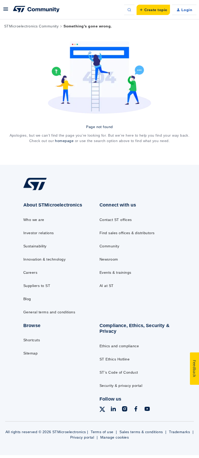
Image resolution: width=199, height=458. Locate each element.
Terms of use (102, 432)
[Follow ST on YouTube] (147, 409)
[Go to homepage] (38, 190)
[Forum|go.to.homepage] (36, 9)
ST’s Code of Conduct (119, 372)
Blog (27, 299)
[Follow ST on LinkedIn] (113, 409)
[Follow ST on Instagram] (125, 409)
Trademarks (179, 432)
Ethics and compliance (119, 346)
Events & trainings (115, 272)
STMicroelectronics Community (31, 26)
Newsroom (109, 259)
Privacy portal (82, 437)
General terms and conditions (49, 312)
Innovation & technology (44, 259)
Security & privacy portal (121, 385)
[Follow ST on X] (102, 410)
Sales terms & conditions (141, 432)
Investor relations (38, 233)
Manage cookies (114, 437)
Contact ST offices (116, 220)
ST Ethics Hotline (115, 359)
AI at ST (107, 286)
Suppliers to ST (36, 286)
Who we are (33, 220)
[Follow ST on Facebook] (136, 409)
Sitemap (30, 353)
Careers (30, 272)
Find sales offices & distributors (127, 233)
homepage (64, 141)
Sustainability (35, 246)
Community (109, 246)
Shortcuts (31, 340)
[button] (6, 11)
